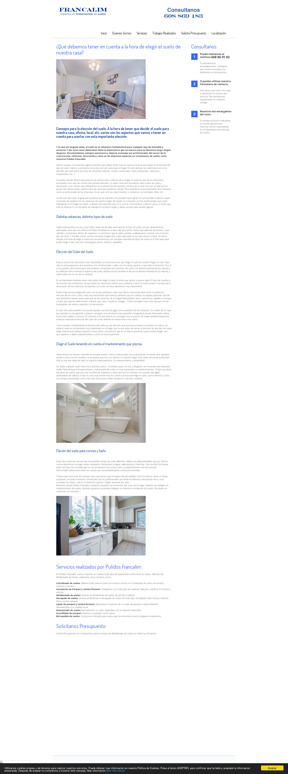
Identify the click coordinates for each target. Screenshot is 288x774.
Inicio (104, 33)
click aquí (226, 90)
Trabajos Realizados (164, 33)
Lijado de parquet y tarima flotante (75, 604)
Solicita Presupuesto (193, 33)
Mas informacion (115, 770)
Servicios (141, 33)
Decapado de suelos (67, 598)
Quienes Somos (121, 33)
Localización (219, 33)
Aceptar (272, 768)
